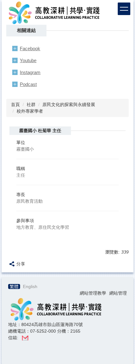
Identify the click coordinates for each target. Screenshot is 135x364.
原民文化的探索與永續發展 (68, 104)
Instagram (30, 72)
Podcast (28, 84)
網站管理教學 (93, 293)
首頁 (15, 104)
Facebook (30, 48)
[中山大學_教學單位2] (53, 11)
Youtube (28, 60)
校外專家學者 (30, 111)
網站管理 (118, 293)
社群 (31, 104)
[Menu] (124, 9)
